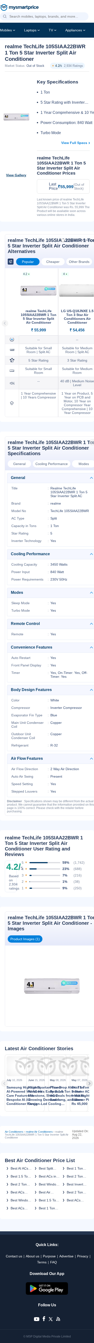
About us (32, 1256)
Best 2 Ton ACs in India (76, 1192)
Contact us (14, 1256)
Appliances (73, 30)
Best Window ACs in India (49, 1184)
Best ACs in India (47, 1176)
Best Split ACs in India (48, 1168)
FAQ (53, 1262)
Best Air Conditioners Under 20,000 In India (49, 1192)
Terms (42, 1262)
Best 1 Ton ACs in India (76, 1168)
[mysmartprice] (19, 8)
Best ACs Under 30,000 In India (21, 1208)
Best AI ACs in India (19, 1168)
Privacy (82, 1256)
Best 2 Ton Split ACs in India (19, 1184)
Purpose (49, 1256)
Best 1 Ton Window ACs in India (48, 1208)
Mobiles (6, 30)
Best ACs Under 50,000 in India (21, 1192)
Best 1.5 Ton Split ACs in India (48, 1200)
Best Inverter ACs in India (76, 1184)
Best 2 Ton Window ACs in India (76, 1176)
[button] (5, 17)
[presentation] (5, 1083)
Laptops (30, 30)
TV (51, 30)
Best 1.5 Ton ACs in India (20, 1176)
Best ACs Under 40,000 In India (77, 1200)
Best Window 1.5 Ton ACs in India (20, 1200)
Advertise (66, 1256)
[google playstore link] (47, 1293)
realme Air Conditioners (39, 1131)
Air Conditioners (14, 1131)
